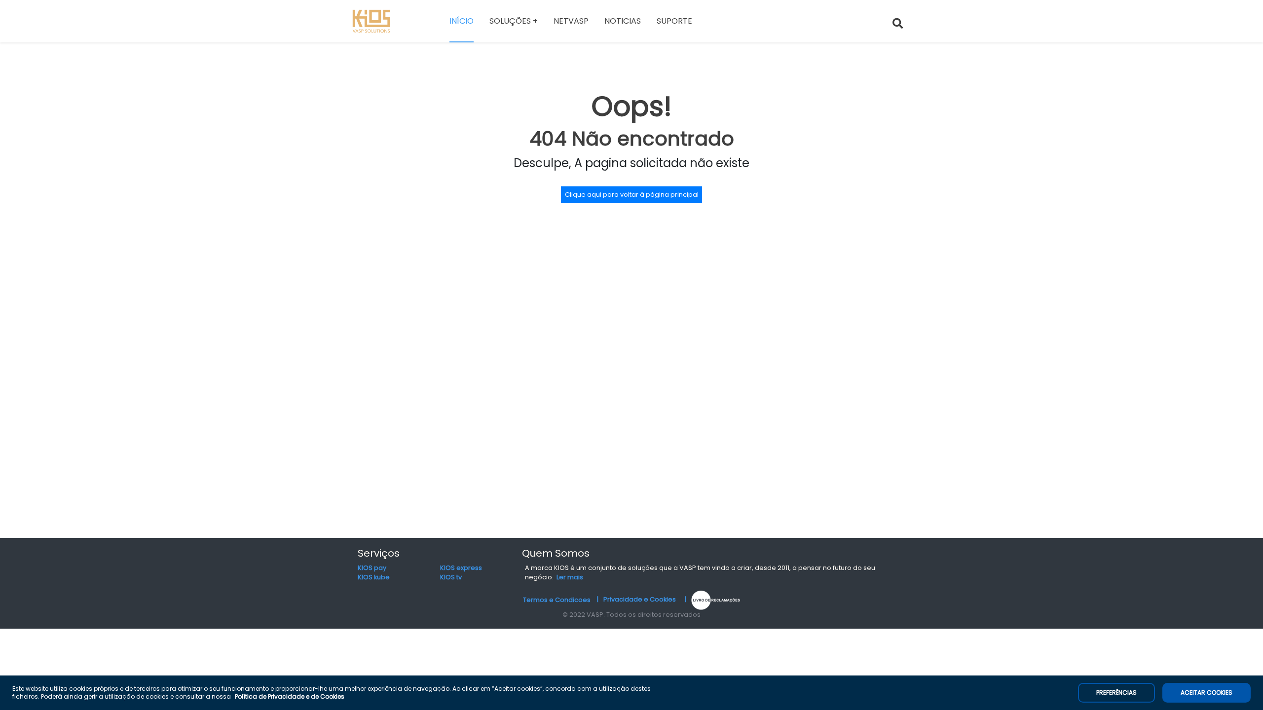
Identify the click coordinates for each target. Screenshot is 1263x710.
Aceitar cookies (1206, 692)
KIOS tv (451, 577)
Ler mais (570, 577)
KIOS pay (372, 568)
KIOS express (461, 568)
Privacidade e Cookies (639, 599)
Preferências (1116, 692)
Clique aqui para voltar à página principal (632, 194)
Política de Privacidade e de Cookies (289, 696)
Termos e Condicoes (557, 599)
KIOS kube (374, 577)
